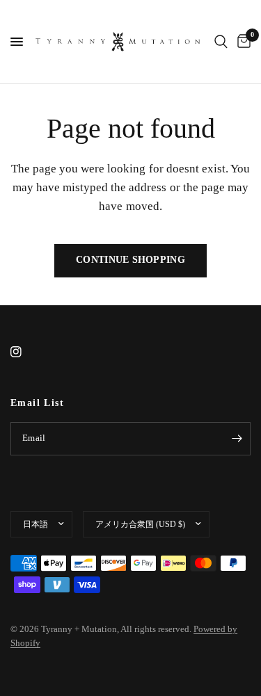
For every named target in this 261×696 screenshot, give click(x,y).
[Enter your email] (237, 438)
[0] (241, 41)
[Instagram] (25, 352)
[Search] (220, 41)
